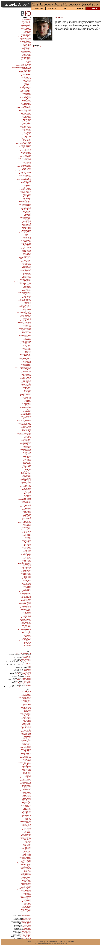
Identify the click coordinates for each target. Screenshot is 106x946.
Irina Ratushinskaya (25, 486)
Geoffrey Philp (27, 452)
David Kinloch (27, 324)
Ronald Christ (27, 130)
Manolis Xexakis (26, 632)
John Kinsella (27, 325)
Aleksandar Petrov (25, 449)
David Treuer (27, 899)
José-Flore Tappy (26, 572)
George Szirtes (26, 567)
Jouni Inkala (27, 285)
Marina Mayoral (26, 834)
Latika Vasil (27, 595)
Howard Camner (26, 112)
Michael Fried (27, 768)
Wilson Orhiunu (26, 429)
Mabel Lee (28, 818)
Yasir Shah (28, 538)
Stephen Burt (27, 106)
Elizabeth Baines (26, 60)
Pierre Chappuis (26, 122)
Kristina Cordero (26, 743)
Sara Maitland (27, 362)
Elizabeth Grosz (26, 786)
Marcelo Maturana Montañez (23, 367)
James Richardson (25, 864)
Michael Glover (26, 227)
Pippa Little (28, 351)
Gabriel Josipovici (26, 305)
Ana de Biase (27, 918)
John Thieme (27, 582)
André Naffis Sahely (25, 517)
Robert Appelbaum (25, 41)
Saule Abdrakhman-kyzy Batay (22, 66)
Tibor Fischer (27, 760)
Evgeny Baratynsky (25, 64)
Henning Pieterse (26, 455)
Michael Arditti (27, 42)
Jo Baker (28, 61)
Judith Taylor (27, 577)
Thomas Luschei (26, 825)
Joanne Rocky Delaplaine (23, 166)
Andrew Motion (26, 403)
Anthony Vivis (27, 602)
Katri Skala (28, 550)
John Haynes (27, 253)
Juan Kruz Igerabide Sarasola (22, 282)
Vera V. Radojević (26, 481)
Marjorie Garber (26, 769)
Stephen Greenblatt (25, 781)
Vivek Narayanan (26, 409)
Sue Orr (28, 432)
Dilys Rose (28, 505)
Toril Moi (28, 843)
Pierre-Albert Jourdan (25, 306)
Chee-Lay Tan (27, 569)
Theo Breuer (27, 94)
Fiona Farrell (27, 195)
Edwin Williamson (26, 622)
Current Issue (31, 941)
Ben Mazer (28, 370)
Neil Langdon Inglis (25, 283)
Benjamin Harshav (25, 791)
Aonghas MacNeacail (25, 358)
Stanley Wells (27, 616)
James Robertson (26, 501)
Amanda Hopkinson (25, 270)
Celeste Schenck (26, 874)
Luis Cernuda (27, 119)
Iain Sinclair (27, 548)
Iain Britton (28, 96)
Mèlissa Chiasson (26, 129)
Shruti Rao (28, 485)
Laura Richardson (26, 494)
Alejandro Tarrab (26, 573)
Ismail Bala (28, 63)
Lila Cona (28, 136)
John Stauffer (27, 556)
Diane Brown (27, 102)
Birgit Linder (27, 350)
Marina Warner (26, 612)
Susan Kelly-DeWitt (25, 316)
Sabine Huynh (27, 280)
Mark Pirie (28, 458)
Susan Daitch (27, 153)
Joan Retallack (26, 492)
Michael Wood (27, 910)
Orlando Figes (27, 759)
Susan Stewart (27, 559)
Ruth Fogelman (26, 205)
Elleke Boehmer (26, 720)
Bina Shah (28, 537)
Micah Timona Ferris (25, 201)
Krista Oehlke (27, 927)
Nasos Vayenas (26, 606)
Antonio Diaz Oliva (25, 427)
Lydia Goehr (27, 776)
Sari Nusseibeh (26, 659)
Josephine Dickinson (25, 174)
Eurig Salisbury (26, 518)
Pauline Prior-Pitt (26, 472)
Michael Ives (27, 289)
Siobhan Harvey (26, 250)
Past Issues (40, 941)
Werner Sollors (26, 886)
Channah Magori (26, 364)
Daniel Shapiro (26, 540)
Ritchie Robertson (26, 868)
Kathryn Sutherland (25, 896)
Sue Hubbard (27, 275)
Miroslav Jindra (26, 298)
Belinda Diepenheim (25, 175)
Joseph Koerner (26, 811)
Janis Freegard (26, 211)
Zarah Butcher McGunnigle (23, 107)
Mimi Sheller (27, 881)
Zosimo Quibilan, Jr (25, 479)
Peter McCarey (26, 381)
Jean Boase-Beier (26, 89)
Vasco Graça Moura (25, 778)
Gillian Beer (27, 70)
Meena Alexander (26, 34)
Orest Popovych (26, 468)
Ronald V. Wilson (26, 623)
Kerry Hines (27, 269)
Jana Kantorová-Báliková (24, 312)
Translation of (38, 47)
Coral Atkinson (27, 54)
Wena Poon (27, 466)
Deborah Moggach (25, 394)
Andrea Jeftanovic (26, 295)
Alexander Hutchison (25, 279)
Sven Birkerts (27, 80)
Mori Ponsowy (27, 465)
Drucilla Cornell (26, 745)
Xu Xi (29, 634)
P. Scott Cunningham (25, 146)
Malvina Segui (27, 681)
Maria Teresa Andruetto (24, 697)
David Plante (27, 459)
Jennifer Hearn (26, 254)
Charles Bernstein (26, 73)
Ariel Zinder (27, 645)
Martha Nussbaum (25, 848)
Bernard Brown (26, 100)
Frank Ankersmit (26, 698)
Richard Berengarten (25, 71)
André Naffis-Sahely (25, 407)
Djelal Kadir (27, 804)
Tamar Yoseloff (27, 638)
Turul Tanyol (27, 570)
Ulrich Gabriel (27, 215)
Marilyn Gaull (27, 772)
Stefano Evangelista (25, 757)
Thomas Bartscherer (25, 707)
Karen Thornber (26, 583)
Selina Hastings (26, 796)
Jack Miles (28, 841)
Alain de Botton (26, 724)
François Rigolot (26, 866)
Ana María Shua (26, 546)
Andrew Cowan (26, 139)
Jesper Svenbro (26, 560)
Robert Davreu (27, 161)
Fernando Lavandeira (25, 335)
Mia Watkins (27, 613)
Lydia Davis (27, 159)
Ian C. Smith (27, 553)
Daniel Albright (27, 32)
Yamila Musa (27, 670)
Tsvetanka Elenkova (25, 191)
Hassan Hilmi (27, 266)
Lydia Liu (28, 822)
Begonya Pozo (27, 471)
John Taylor (27, 576)
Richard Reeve (26, 489)
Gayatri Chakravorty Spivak (23, 889)
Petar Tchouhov (26, 579)
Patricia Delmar (26, 168)
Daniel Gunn (27, 241)
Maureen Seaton (26, 530)
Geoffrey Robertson (25, 867)
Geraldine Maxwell (25, 378)
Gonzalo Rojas (26, 504)
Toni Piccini (27, 453)
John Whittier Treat (25, 897)
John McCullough (26, 383)
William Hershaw (26, 262)
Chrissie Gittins (26, 224)
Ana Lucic (28, 357)
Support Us (71, 941)
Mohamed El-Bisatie (25, 189)
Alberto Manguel (26, 374)
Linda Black (27, 81)
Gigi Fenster (27, 200)
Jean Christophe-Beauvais (23, 687)
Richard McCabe (26, 835)
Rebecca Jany (27, 293)
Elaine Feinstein (26, 198)
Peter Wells (27, 615)
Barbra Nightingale (25, 414)
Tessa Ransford (26, 484)
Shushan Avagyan (26, 57)
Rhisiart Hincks (26, 267)
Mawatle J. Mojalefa (25, 396)
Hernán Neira (27, 413)
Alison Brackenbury (25, 91)
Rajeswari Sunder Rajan (24, 863)
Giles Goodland (26, 230)
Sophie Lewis (27, 925)
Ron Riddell (27, 497)
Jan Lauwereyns (26, 334)
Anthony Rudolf (26, 510)
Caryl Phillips (27, 853)
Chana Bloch (27, 83)
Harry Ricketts (27, 495)
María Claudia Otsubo (25, 435)
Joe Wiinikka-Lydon (25, 619)
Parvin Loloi (27, 352)
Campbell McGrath (25, 837)
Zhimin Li (28, 347)
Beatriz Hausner (26, 251)
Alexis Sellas (27, 531)
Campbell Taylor (26, 574)
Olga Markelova (26, 375)
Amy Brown (27, 99)
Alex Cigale (27, 132)
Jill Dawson (27, 164)
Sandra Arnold (27, 45)
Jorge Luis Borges (26, 90)
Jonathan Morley (26, 397)
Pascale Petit (27, 448)
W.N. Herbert (27, 260)
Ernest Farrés (27, 197)
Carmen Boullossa (25, 726)
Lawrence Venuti (26, 597)
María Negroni (27, 412)
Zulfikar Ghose (27, 221)
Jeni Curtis (28, 149)
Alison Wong (27, 626)
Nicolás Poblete (26, 461)
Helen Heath (27, 256)
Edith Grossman (26, 785)
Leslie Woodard (26, 628)
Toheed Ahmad (26, 27)
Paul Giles (28, 220)
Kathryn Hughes (26, 801)
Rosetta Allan (27, 35)
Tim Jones (28, 303)
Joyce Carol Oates (25, 422)
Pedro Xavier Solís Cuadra (23, 143)
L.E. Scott (28, 528)
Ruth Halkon (27, 246)
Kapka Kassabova (26, 315)
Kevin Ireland (27, 288)
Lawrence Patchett (25, 443)
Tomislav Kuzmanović (25, 328)
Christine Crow (26, 142)
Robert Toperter (26, 934)
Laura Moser (27, 401)
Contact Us (62, 941)
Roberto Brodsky (26, 733)
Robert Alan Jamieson (24, 292)
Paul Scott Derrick (26, 172)
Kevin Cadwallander (25, 110)
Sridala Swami (27, 564)
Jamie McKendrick (25, 838)
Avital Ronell (27, 870)
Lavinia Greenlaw (26, 782)
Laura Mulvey (27, 845)
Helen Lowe (27, 355)
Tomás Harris (27, 247)
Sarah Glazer (27, 226)
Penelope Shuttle (26, 884)
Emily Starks (27, 932)
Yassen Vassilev (26, 596)
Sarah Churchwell (26, 740)
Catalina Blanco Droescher (23, 679)
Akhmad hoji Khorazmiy (24, 322)
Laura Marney (27, 377)
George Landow (26, 815)
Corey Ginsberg (26, 223)
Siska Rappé (27, 928)
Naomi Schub (27, 929)
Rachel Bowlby (26, 727)
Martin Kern (27, 808)
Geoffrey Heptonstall (25, 257)
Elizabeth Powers (26, 856)
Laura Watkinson (26, 618)
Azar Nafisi (28, 847)
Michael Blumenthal (25, 87)
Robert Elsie (27, 756)
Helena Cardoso (26, 116)
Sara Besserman (26, 915)
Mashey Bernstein (26, 76)
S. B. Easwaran (26, 185)
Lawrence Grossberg (25, 783)
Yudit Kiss (28, 326)
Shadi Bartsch (27, 706)
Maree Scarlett (27, 524)
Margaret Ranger (26, 482)
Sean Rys (28, 514)
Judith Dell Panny (26, 440)
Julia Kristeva (27, 814)
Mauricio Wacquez (25, 608)
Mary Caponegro (26, 113)
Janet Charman (26, 125)
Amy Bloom (27, 84)
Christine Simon (26, 547)
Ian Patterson (27, 445)
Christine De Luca (26, 169)
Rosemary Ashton (26, 51)
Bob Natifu (28, 410)
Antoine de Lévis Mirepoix (23, 653)
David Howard (27, 273)
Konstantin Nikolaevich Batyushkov (21, 67)
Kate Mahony (27, 361)
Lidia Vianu (27, 599)
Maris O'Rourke (26, 430)
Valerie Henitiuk (26, 799)
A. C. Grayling (27, 779)
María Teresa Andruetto (24, 37)
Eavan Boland (27, 721)
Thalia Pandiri (27, 439)
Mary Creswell (27, 140)
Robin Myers (27, 406)
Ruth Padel (28, 436)
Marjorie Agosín (26, 21)
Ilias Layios (28, 338)
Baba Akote (27, 29)
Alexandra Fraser (26, 208)
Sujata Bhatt (27, 78)
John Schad (27, 525)
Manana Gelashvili (25, 217)
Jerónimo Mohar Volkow (24, 673)
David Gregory (27, 237)
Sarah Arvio (27, 50)
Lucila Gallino (27, 924)
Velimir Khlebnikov (25, 321)
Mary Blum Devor (26, 86)
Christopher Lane (26, 332)
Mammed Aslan (26, 53)
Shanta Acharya (26, 19)
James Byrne (27, 109)
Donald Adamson (26, 22)
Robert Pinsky (27, 456)
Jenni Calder (27, 736)
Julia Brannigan (26, 93)
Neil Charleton (27, 123)
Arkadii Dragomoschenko (24, 179)
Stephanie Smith (26, 931)
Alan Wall (28, 610)
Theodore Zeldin (26, 912)
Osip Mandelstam (26, 373)
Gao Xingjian (27, 635)
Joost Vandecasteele (25, 592)
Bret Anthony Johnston (24, 301)
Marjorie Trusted (26, 902)
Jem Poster (28, 469)
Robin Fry (28, 213)
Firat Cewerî (27, 120)
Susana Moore (27, 844)
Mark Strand (27, 894)
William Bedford (26, 68)
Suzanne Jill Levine (25, 344)
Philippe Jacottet (26, 290)
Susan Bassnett (26, 708)
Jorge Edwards (26, 187)
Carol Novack (27, 419)
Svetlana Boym (26, 729)
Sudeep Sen (27, 876)
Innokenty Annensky (25, 38)
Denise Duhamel (26, 182)
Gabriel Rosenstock (25, 507)
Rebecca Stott (27, 893)
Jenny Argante (27, 44)
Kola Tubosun (27, 589)
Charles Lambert (26, 331)
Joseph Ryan (27, 512)
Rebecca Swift (27, 566)
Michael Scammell (25, 873)
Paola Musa (27, 404)
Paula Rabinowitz (26, 861)
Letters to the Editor (51, 941)
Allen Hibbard (27, 264)
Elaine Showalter (26, 883)
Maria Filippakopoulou (24, 204)
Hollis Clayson (27, 739)
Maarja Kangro (26, 311)
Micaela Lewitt (27, 345)
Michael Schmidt (26, 527)
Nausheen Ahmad (26, 25)
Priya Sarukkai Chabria (24, 523)
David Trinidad (27, 587)
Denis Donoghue (26, 749)
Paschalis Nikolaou (25, 416)
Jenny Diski (27, 177)
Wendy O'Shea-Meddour (24, 433)
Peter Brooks (27, 730)
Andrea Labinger (26, 329)
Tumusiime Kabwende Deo (23, 171)
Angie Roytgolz (26, 938)
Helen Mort (28, 400)
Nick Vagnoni (27, 590)
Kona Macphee (26, 360)
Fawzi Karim (27, 313)
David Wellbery (26, 907)
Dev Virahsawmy (26, 600)
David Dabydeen (26, 152)
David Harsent (27, 789)
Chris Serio (28, 534)
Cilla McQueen (26, 387)
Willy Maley (27, 828)
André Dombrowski (25, 747)
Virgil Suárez (27, 561)
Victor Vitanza (27, 905)
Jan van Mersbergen (25, 593)
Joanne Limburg (26, 348)
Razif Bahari (27, 58)
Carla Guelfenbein (25, 240)
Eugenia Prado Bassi (25, 473)
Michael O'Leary (26, 426)
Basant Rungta (26, 511)
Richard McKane (26, 384)
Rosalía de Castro (26, 165)
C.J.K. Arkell (27, 47)
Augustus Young (26, 639)
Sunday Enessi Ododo (24, 423)
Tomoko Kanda (26, 309)
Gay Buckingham (26, 103)
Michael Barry (27, 704)
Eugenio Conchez (26, 138)
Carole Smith (27, 551)
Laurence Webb (26, 935)
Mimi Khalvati (27, 318)
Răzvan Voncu (27, 605)
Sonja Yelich (27, 636)
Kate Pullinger (27, 478)
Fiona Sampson (26, 520)
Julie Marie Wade (26, 609)
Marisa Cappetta (26, 115)
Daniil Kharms (27, 319)
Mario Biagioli (27, 717)
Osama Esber (27, 194)
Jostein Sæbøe (26, 515)
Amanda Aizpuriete (25, 28)
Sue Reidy (28, 491)
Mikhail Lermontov (25, 341)
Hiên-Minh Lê (27, 339)
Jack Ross (28, 508)
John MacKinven (26, 386)
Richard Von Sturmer (25, 603)
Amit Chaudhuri (26, 128)
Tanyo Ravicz (27, 488)
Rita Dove (28, 178)
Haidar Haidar (27, 244)
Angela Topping (26, 586)
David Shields (27, 544)
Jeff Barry (28, 685)
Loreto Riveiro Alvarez (24, 499)
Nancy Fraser (27, 765)
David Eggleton (26, 188)
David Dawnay (27, 162)
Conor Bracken (26, 919)
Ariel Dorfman (27, 750)
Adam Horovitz (27, 272)
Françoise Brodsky (25, 97)
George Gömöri (26, 228)
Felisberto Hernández (25, 259)
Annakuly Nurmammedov (24, 420)
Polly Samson (27, 521)
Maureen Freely (26, 766)
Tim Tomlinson (27, 584)
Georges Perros (26, 446)
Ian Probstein (27, 475)
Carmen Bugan (26, 104)
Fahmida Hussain (26, 277)
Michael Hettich (26, 263)
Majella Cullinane (26, 145)
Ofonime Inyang (26, 286)
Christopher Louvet (25, 354)
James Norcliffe (26, 417)
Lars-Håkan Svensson (24, 563)
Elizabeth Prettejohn (25, 857)
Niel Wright (28, 631)
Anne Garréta (27, 770)
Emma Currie (27, 148)
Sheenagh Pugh (26, 476)
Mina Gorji (28, 234)
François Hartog (26, 794)
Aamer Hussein (26, 276)
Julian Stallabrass (26, 890)
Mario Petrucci (27, 450)
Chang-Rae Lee (26, 817)
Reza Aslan (27, 701)
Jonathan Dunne (26, 184)
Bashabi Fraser (26, 210)
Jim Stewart (27, 557)
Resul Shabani (26, 535)
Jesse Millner (27, 393)
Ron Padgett (27, 437)
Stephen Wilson (26, 625)
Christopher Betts (26, 77)
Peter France (27, 207)
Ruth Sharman (27, 541)
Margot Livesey (26, 824)
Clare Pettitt (27, 851)
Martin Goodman (26, 231)
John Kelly (28, 807)
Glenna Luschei (26, 657)
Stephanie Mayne (26, 368)
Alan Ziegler (27, 644)
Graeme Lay (27, 337)
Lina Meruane (27, 391)
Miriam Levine (27, 342)
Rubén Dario (27, 155)
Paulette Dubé (27, 181)
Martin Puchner (26, 858)
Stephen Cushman (25, 151)
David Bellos (27, 711)
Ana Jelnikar (27, 296)
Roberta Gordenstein (25, 233)
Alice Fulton (27, 214)
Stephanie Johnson (25, 299)
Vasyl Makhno (27, 365)
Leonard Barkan (26, 703)
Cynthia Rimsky (26, 498)
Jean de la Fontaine (25, 156)
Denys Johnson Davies (24, 158)
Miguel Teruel (27, 580)
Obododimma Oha (25, 424)
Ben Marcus (27, 831)
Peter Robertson (26, 502)
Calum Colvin (27, 684)
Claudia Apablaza (26, 40)
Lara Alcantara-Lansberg (24, 682)
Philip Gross (27, 239)
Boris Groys (27, 788)
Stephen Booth (26, 723)
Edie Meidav (27, 388)
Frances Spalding (26, 887)
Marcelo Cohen (26, 135)
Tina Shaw (28, 543)
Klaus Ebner (27, 755)
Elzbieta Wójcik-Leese (24, 629)
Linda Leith (28, 819)
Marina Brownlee (26, 732)
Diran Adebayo (26, 24)
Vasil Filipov (27, 202)
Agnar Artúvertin (26, 48)
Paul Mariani (27, 832)
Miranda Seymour (26, 879)
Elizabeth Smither (26, 554)
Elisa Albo (28, 31)
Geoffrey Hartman (26, 249)
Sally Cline (28, 133)
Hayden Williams (26, 621)
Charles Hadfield (26, 243)
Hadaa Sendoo (26, 533)
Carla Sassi (27, 871)
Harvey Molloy (27, 371)
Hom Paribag (27, 442)
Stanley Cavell (27, 737)
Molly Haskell (27, 795)
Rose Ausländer (26, 55)
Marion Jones (27, 302)
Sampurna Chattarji (25, 126)
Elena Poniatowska (25, 660)
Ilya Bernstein (27, 74)
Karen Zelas (27, 642)
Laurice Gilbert (27, 218)
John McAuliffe (27, 380)
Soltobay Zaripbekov (25, 641)
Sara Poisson (27, 462)
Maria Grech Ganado (25, 236)
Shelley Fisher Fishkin (24, 762)
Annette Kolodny (26, 812)
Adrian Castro (27, 117)
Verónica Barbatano (25, 937)
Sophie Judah (27, 308)
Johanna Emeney (26, 192)
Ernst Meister (27, 390)
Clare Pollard (27, 463)
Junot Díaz (28, 746)
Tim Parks (28, 850)
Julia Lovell (27, 827)
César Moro (27, 399)
